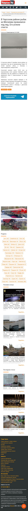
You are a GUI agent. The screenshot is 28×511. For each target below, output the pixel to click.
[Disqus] (14, 149)
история (21, 250)
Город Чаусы (4, 439)
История (3, 444)
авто (6, 238)
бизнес (5, 241)
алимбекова (14, 238)
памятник (22, 261)
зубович (14, 250)
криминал (19, 253)
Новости (3, 456)
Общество (3, 465)
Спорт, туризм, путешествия (7, 470)
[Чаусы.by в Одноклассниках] (10, 7)
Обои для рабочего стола (6, 482)
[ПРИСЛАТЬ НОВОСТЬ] (24, 506)
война (6, 244)
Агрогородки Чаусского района (8, 447)
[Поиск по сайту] (25, 7)
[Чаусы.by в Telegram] (2, 7)
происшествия (17, 267)
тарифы (20, 273)
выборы (13, 244)
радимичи (6, 270)
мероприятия (9, 258)
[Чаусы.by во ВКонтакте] (6, 7)
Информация (4, 452)
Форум (2, 454)
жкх (12, 247)
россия (22, 270)
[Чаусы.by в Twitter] (16, 7)
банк (22, 238)
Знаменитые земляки (5, 446)
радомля (15, 270)
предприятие (21, 264)
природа (8, 267)
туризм (14, 278)
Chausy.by (12, 505)
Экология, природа (5, 471)
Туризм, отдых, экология (6, 449)
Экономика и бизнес (5, 466)
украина (22, 278)
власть (22, 241)
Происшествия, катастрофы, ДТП (8, 460)
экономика (21, 281)
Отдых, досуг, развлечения (7, 468)
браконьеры (14, 241)
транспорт (6, 278)
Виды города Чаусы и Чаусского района (10, 475)
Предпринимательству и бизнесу (8, 451)
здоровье (19, 247)
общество (6, 261)
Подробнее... (21, 312)
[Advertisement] (14, 115)
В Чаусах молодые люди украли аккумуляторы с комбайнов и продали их (13, 224)
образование (19, 258)
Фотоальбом (4, 474)
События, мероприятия (6, 458)
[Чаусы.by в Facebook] (13, 7)
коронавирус (9, 253)
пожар (4, 264)
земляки (6, 250)
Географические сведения (7, 443)
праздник (12, 264)
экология (12, 281)
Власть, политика (5, 463)
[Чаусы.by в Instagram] (20, 7)
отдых (14, 261)
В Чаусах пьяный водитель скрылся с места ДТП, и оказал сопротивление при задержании (15, 212)
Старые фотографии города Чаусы (8, 480)
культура (9, 256)
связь (6, 273)
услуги (4, 281)
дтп (6, 247)
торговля (18, 276)
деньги (20, 244)
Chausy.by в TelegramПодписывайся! (10, 96)
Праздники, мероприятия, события (8, 477)
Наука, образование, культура (7, 461)
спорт (13, 273)
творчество (9, 276)
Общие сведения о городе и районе (9, 441)
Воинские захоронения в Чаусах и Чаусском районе (12, 479)
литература (18, 256)
